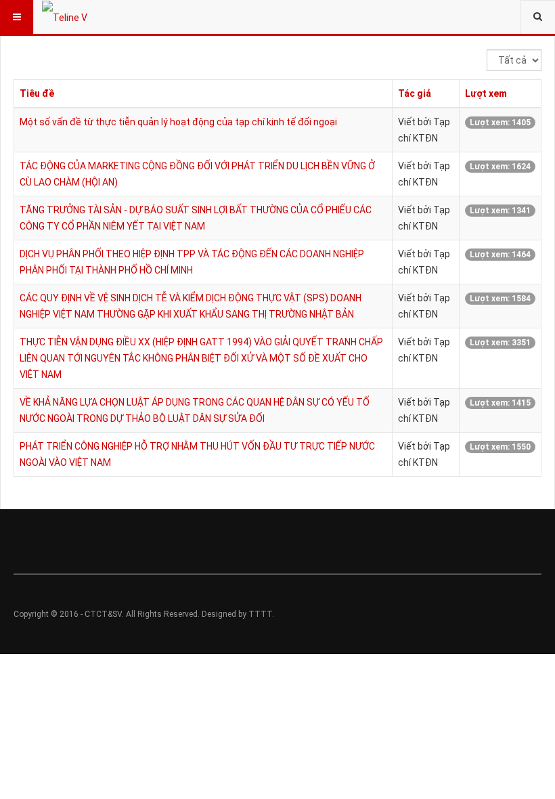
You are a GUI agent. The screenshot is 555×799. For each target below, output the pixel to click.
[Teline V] (64, 17)
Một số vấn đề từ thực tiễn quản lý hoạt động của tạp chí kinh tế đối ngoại (178, 121)
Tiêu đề (37, 93)
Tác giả (414, 93)
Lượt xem (486, 93)
